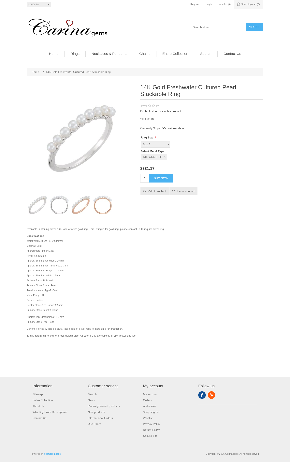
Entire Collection (175, 54)
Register (194, 4)
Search (254, 27)
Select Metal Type (152, 151)
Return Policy (151, 429)
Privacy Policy (151, 423)
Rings (75, 54)
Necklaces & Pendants (109, 54)
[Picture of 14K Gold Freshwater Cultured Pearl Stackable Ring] (37, 205)
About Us (38, 406)
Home (53, 54)
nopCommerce (52, 454)
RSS (211, 395)
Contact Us (232, 54)
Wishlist (147, 418)
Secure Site (150, 435)
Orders (147, 400)
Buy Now (161, 178)
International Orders (100, 418)
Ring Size (147, 137)
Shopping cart (151, 412)
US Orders (94, 423)
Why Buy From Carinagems (50, 412)
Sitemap (38, 394)
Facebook (202, 395)
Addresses (149, 406)
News (91, 400)
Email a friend (186, 191)
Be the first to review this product (160, 111)
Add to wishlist (157, 191)
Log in (209, 4)
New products (96, 412)
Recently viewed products (104, 406)
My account (150, 394)
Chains (144, 54)
